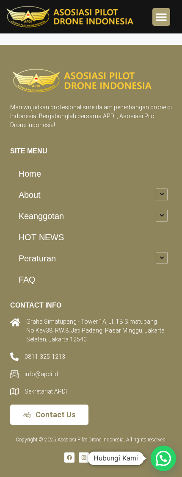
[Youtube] (113, 457)
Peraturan (37, 258)
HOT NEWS (41, 237)
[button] (161, 17)
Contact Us (56, 414)
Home (30, 173)
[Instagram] (84, 457)
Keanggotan (41, 216)
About (30, 195)
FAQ (27, 279)
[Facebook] (69, 457)
